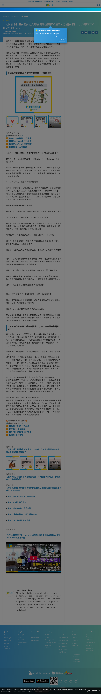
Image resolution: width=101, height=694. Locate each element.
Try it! (62, 40)
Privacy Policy (78, 689)
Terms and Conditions (8, 692)
